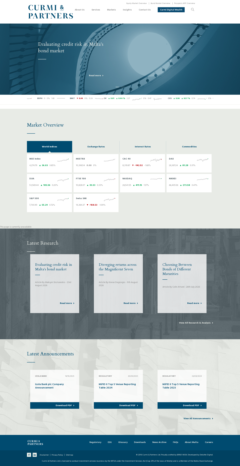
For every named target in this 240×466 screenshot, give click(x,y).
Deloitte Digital (206, 454)
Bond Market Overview (160, 3)
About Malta (191, 442)
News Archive (159, 442)
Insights (127, 10)
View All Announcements (197, 418)
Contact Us (145, 10)
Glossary (123, 442)
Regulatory (95, 442)
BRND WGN (182, 454)
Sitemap (69, 455)
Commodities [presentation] (189, 147)
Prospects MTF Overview (184, 3)
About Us (80, 10)
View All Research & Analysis (195, 323)
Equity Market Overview (136, 3)
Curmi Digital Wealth (171, 10)
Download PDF (64, 405)
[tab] (49, 146)
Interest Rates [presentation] (143, 147)
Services (96, 10)
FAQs (175, 442)
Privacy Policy (57, 455)
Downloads (140, 442)
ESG (110, 442)
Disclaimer (44, 455)
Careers (209, 442)
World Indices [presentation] (49, 147)
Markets (111, 10)
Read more (95, 75)
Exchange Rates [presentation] (96, 147)
